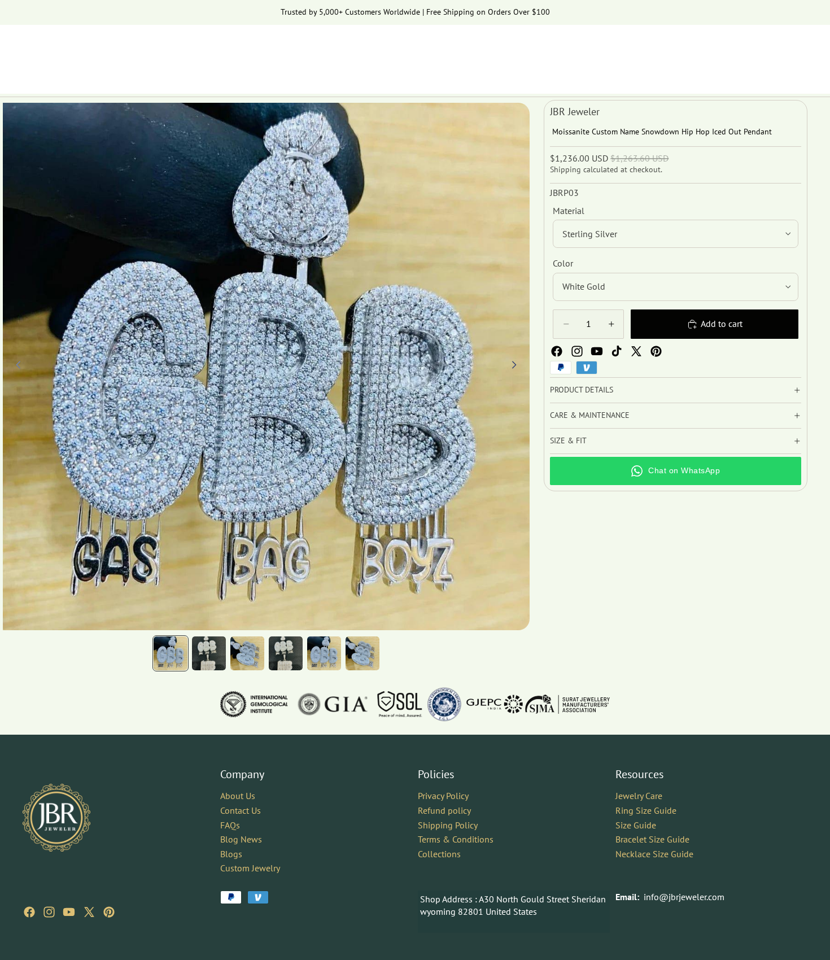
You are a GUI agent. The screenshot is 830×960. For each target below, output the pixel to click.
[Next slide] (517, 366)
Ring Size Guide (645, 810)
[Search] (746, 53)
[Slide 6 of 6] (362, 653)
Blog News (241, 839)
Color (563, 263)
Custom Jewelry (250, 868)
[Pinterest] (656, 351)
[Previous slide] (15, 366)
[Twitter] (636, 351)
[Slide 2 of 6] (209, 653)
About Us (237, 795)
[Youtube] (597, 351)
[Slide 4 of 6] (286, 653)
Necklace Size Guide (654, 853)
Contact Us (240, 810)
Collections (439, 853)
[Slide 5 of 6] (324, 653)
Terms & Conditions (455, 839)
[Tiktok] (616, 351)
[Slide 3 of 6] (247, 653)
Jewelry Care (638, 795)
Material (568, 210)
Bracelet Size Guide (652, 839)
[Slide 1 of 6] (170, 653)
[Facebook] (556, 351)
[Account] (770, 53)
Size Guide (635, 824)
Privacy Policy (443, 795)
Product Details (581, 390)
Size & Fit (568, 440)
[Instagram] (577, 351)
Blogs (231, 853)
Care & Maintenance (590, 415)
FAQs (230, 824)
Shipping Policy (448, 824)
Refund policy (444, 810)
